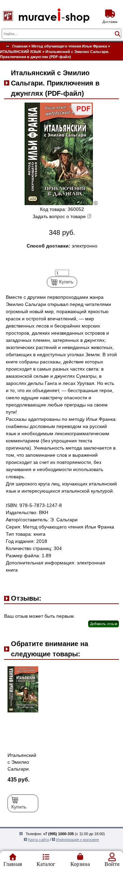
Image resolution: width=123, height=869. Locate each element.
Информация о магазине (77, 840)
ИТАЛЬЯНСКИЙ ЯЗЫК (20, 52)
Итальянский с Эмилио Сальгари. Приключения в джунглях (23, 768)
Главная (19, 46)
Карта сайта (38, 840)
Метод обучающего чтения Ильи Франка (69, 46)
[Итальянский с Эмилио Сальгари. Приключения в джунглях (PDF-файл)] (61, 203)
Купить (66, 281)
